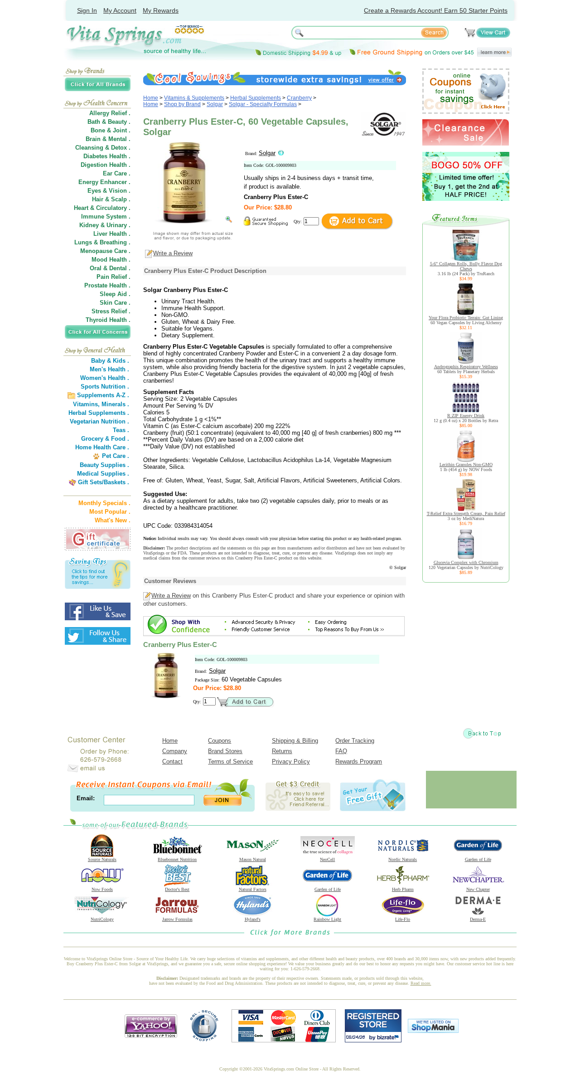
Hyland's (253, 919)
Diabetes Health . (106, 156)
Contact (172, 761)
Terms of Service (230, 761)
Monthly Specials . (104, 503)
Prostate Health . (107, 285)
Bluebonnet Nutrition (177, 859)
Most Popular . (109, 511)
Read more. (421, 983)
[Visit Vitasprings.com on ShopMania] (433, 1030)
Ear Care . (116, 173)
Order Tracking (354, 740)
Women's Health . (104, 378)
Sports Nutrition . (105, 386)
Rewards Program (358, 761)
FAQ (341, 751)
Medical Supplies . (103, 473)
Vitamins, (86, 404)
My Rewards (161, 10)
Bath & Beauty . (108, 121)
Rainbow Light (327, 919)
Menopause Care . (105, 251)
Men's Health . (109, 369)
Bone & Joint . (110, 130)
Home (150, 98)
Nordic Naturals (402, 859)
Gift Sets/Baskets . (103, 482)
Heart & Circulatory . (102, 207)
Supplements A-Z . (103, 395)
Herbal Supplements (255, 98)
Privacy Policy (291, 761)
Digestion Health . (105, 164)
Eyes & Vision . (108, 190)
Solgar (215, 104)
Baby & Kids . (110, 360)
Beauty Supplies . (104, 465)
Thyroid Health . (108, 319)
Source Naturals (102, 859)
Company (174, 751)
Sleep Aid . (115, 294)
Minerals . (115, 404)
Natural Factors (252, 889)
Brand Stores (225, 751)
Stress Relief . (111, 311)
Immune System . (105, 216)
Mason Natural (252, 859)
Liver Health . (111, 233)
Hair (97, 199)
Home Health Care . (102, 447)
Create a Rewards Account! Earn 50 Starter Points (436, 10)
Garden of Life (478, 859)
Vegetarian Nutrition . (99, 421)
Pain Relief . (113, 276)
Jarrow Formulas (177, 919)
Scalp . (120, 199)
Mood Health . (111, 259)
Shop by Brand (182, 104)
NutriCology (102, 919)
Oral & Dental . (110, 268)
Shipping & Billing (295, 740)
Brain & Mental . (108, 139)
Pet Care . (115, 455)
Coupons (219, 740)
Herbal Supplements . (98, 412)
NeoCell (327, 859)
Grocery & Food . (105, 438)
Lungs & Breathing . (102, 242)
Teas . (121, 430)
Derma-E (478, 919)
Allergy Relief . (109, 113)
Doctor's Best (177, 889)
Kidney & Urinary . (104, 225)
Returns (282, 751)
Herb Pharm (403, 889)
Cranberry (299, 98)
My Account (119, 10)
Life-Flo (402, 919)
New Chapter (478, 889)
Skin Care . (115, 302)
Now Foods (102, 889)
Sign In (87, 10)
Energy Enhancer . (104, 182)
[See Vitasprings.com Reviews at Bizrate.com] (373, 1040)
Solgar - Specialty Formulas (263, 104)
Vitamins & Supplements (194, 98)
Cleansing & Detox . (102, 147)
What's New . (112, 520)
